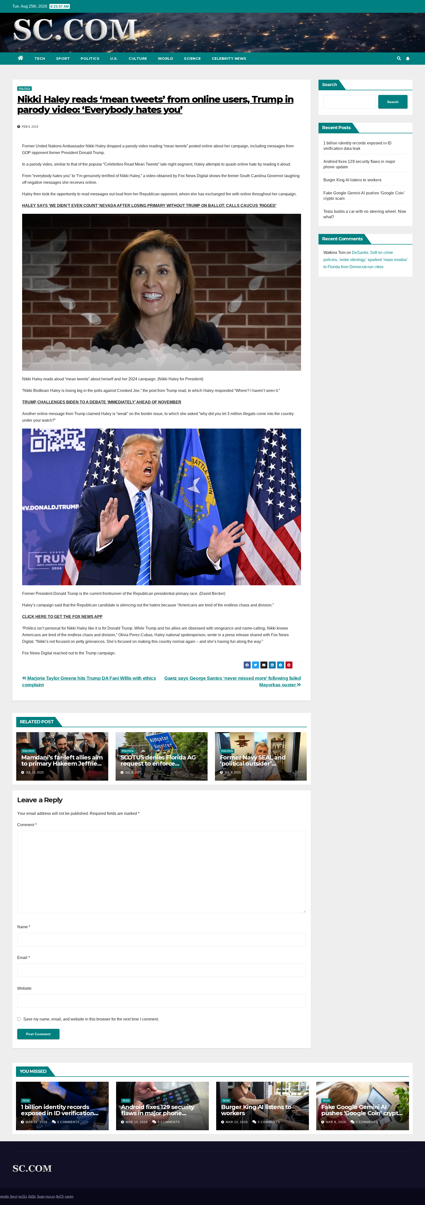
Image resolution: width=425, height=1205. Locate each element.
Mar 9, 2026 (336, 1122)
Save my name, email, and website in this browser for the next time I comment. (91, 1019)
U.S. (114, 58)
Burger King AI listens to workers (352, 180)
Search (329, 84)
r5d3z (32, 1196)
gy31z (22, 1196)
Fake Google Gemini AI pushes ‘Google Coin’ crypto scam (361, 1113)
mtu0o (4, 1196)
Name (23, 927)
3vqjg (41, 1196)
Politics (90, 58)
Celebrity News (229, 58)
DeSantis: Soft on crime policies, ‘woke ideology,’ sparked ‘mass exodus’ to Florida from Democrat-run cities (365, 259)
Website (24, 988)
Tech (39, 58)
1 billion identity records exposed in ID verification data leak (57, 1113)
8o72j (60, 1196)
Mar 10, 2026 (137, 1122)
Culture (138, 58)
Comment (27, 825)
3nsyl (13, 1196)
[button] (399, 58)
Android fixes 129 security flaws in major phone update (157, 1113)
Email (23, 958)
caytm (69, 1196)
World (165, 58)
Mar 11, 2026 (36, 1122)
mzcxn (50, 1196)
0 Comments (68, 1122)
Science (192, 58)
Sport (63, 58)
